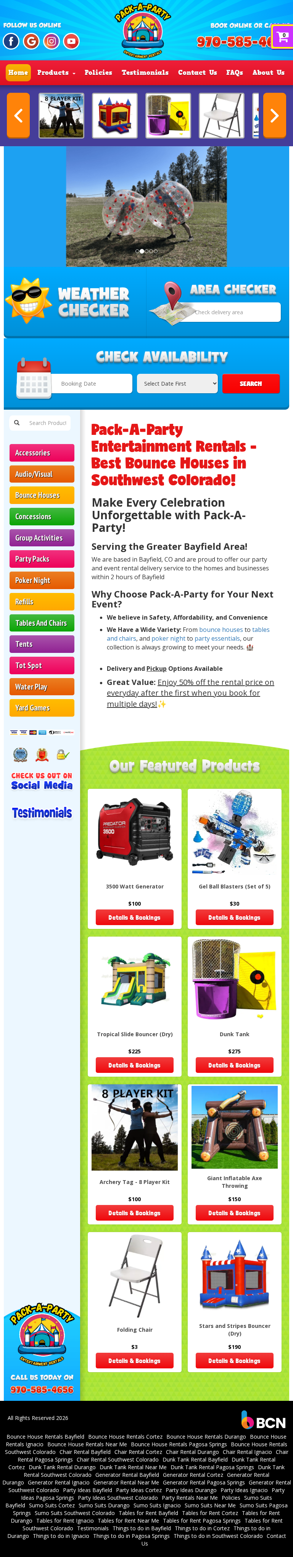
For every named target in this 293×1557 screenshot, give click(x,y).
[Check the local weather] (75, 302)
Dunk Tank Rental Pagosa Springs (212, 1467)
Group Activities (39, 538)
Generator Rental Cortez (193, 1474)
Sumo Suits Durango (104, 1505)
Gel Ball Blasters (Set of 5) (234, 886)
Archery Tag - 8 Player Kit (135, 1182)
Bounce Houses (37, 495)
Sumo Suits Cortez (52, 1505)
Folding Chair (135, 1329)
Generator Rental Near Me (126, 1482)
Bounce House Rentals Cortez (125, 1436)
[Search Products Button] (16, 423)
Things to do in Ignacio (61, 1535)
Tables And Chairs (41, 623)
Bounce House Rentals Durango (206, 1436)
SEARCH (251, 383)
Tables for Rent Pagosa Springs (202, 1520)
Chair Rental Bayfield (85, 1451)
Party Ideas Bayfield (87, 1490)
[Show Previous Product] (18, 116)
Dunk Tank (235, 1034)
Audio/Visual (33, 474)
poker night (168, 638)
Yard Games (32, 708)
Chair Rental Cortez (138, 1451)
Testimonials (145, 72)
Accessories (32, 452)
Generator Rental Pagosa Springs (204, 1482)
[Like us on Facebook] (11, 41)
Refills (24, 601)
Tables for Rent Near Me (128, 1520)
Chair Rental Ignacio (247, 1451)
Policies (98, 72)
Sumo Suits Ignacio (157, 1505)
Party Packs (32, 559)
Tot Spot (28, 665)
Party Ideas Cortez (139, 1490)
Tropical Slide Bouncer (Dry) (135, 1034)
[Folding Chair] (222, 116)
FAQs (234, 72)
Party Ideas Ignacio (244, 1490)
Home (18, 72)
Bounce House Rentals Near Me (87, 1444)
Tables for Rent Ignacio (65, 1520)
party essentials (217, 638)
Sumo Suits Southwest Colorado (75, 1513)
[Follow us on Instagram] (51, 41)
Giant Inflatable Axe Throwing (234, 1181)
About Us (269, 72)
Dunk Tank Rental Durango (62, 1467)
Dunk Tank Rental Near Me (133, 1467)
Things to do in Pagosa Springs (131, 1535)
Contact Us (197, 72)
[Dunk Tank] (168, 116)
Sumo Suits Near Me (210, 1505)
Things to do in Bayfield (142, 1528)
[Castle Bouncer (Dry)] (115, 116)
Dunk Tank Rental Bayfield (195, 1459)
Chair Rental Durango (192, 1451)
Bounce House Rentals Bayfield (45, 1436)
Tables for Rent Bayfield (148, 1513)
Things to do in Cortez (202, 1528)
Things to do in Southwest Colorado (218, 1535)
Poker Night (32, 580)
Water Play (31, 687)
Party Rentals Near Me (190, 1497)
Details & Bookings (134, 917)
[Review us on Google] (31, 41)
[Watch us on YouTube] (71, 41)
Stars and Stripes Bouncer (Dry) (234, 1329)
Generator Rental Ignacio (59, 1482)
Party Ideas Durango (191, 1490)
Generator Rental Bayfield (127, 1474)
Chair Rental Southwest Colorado (118, 1459)
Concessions (33, 516)
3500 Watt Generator (135, 886)
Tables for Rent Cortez (210, 1513)
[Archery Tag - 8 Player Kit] (61, 116)
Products (54, 72)
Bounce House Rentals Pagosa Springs (179, 1444)
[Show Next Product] (274, 116)
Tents (23, 644)
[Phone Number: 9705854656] (244, 43)
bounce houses (221, 629)
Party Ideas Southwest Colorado (118, 1497)
